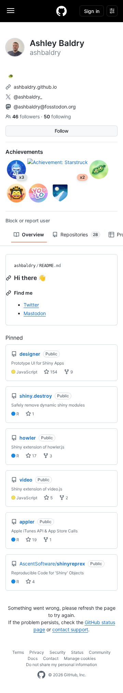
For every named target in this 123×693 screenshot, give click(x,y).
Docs (33, 658)
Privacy (36, 652)
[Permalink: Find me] (9, 293)
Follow (62, 131)
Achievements (24, 151)
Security (58, 652)
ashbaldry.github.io (35, 87)
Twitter (31, 305)
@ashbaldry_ (28, 97)
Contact (50, 658)
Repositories (79, 234)
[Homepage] (61, 10)
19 (34, 539)
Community (100, 652)
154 (53, 371)
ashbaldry (25, 265)
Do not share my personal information (61, 664)
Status (77, 652)
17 (34, 455)
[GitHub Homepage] (41, 674)
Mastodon (35, 313)
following (57, 116)
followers (26, 116)
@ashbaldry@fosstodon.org (45, 106)
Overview (33, 234)
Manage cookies (80, 658)
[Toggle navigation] (10, 10)
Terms (18, 652)
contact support (70, 629)
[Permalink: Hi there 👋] (9, 278)
